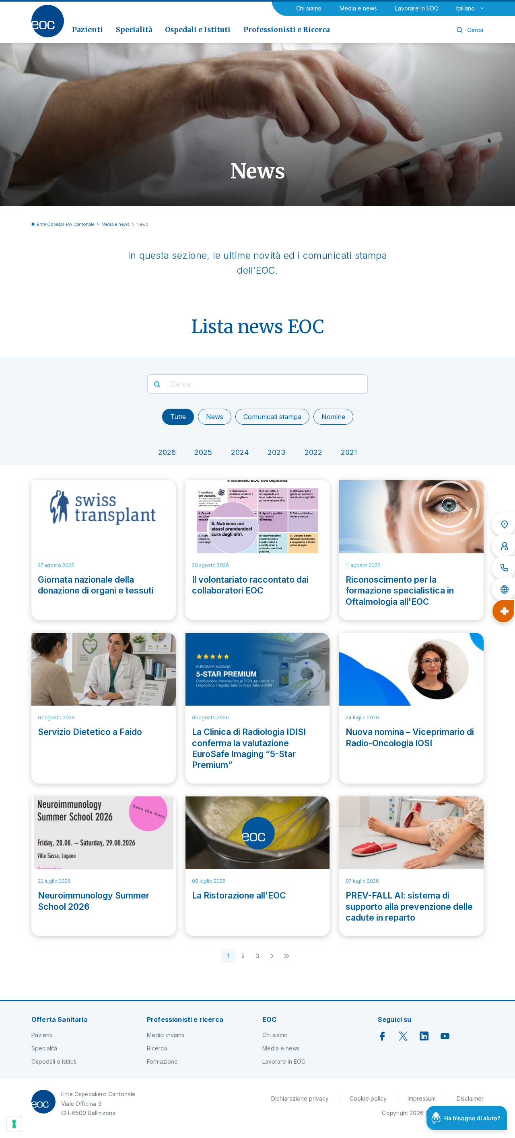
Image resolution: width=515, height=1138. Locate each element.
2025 (203, 452)
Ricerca (157, 1048)
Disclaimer (470, 1098)
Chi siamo (308, 8)
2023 (277, 452)
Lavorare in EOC (416, 8)
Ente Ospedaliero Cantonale (66, 224)
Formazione (162, 1061)
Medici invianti (165, 1035)
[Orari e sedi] (503, 524)
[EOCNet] (503, 589)
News (214, 417)
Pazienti (41, 1035)
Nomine (333, 417)
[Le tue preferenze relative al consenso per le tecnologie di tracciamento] (14, 1124)
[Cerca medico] (503, 546)
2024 (240, 452)
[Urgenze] (503, 611)
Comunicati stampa (272, 417)
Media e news (358, 8)
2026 (167, 452)
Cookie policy (368, 1098)
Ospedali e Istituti (53, 1061)
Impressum (422, 1098)
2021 (349, 452)
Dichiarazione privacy (300, 1098)
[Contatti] (503, 568)
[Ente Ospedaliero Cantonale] (47, 21)
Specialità (44, 1048)
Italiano (465, 8)
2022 (313, 452)
